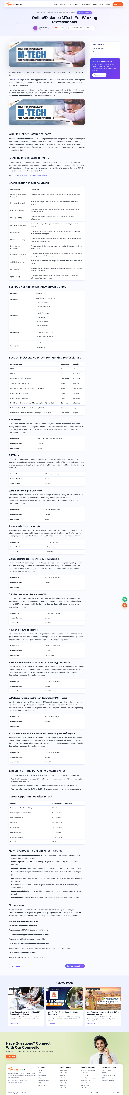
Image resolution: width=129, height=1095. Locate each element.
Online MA (63, 1085)
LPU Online (84, 1075)
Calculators (86, 4)
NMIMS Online (85, 1073)
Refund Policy (117, 1093)
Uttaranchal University (88, 1083)
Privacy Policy (95, 1093)
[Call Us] (124, 605)
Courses (63, 4)
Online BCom (64, 1080)
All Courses (41, 1073)
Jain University (85, 1085)
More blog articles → (99, 52)
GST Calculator (106, 1073)
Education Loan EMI (108, 1080)
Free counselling (99, 75)
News (108, 4)
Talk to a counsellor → (75, 966)
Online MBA (63, 1070)
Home (56, 4)
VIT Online (84, 1088)
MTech (16, 80)
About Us (41, 1070)
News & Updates (43, 1080)
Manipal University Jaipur (88, 1078)
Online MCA (63, 1073)
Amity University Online (88, 1070)
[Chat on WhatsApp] (124, 599)
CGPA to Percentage (108, 1075)
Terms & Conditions (106, 1093)
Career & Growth (98, 48)
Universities (74, 4)
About (95, 4)
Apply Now (118, 4)
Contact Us (41, 1085)
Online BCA (63, 1075)
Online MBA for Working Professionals (32, 175)
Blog (101, 4)
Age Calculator (106, 1070)
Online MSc (63, 1088)
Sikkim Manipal (85, 1080)
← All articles (15, 966)
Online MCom (64, 1083)
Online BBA (63, 1078)
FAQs (40, 1083)
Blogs (40, 1078)
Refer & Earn (42, 1075)
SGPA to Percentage (108, 1078)
